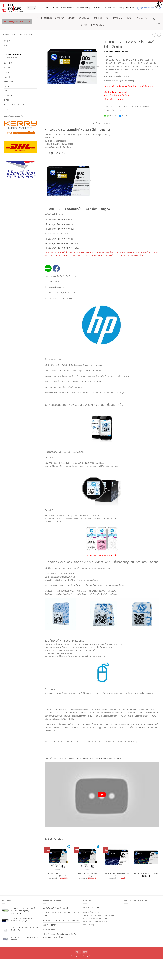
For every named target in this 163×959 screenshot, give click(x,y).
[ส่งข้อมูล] (34, 8)
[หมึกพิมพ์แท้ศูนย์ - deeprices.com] (12, 8)
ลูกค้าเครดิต (82, 8)
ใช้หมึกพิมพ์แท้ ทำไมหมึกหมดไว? (55, 908)
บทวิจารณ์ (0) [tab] (106, 123)
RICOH (129, 18)
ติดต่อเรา (130, 8)
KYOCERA (141, 18)
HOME (46, 8)
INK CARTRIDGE (12, 57)
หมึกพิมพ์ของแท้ (49, 929)
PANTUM (117, 18)
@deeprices (55, 281)
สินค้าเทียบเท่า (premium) (14, 104)
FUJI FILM (98, 18)
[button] (17, 21)
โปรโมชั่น (96, 8)
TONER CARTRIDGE (26, 34)
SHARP (84, 25)
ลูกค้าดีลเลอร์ (67, 8)
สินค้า (55, 8)
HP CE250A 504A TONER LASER (146, 873)
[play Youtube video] (102, 794)
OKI (108, 18)
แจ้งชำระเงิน (110, 8)
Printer (7, 109)
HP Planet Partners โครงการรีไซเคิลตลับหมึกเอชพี (61, 914)
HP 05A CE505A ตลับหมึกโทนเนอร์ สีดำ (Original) (117, 874)
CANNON (60, 18)
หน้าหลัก (5, 34)
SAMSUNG (84, 18)
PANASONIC (97, 25)
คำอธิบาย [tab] (96, 123)
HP (36, 18)
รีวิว (120, 8)
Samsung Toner (49, 924)
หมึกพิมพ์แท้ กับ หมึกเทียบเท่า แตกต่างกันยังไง (61, 920)
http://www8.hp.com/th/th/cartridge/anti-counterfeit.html (96, 758)
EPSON (71, 18)
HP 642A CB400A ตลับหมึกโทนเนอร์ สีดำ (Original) (87, 874)
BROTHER (46, 18)
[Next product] (154, 35)
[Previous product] (159, 35)
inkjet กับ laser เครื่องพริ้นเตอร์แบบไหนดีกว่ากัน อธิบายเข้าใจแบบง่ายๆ (60, 935)
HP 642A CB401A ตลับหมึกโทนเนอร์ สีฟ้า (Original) (58, 874)
